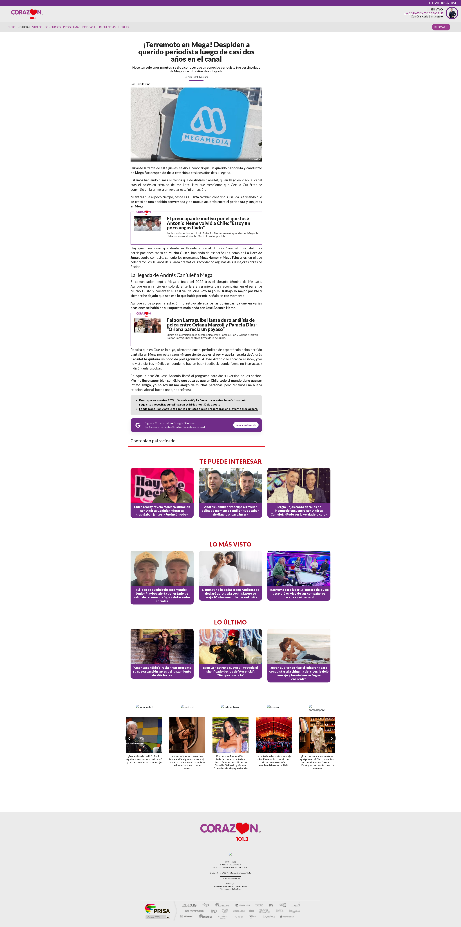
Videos (37, 27)
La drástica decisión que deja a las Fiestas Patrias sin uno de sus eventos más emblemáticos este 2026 (273, 761)
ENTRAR (433, 2)
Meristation (296, 916)
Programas (71, 27)
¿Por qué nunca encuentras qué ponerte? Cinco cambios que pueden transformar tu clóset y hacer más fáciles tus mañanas (317, 762)
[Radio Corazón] (27, 14)
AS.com (269, 905)
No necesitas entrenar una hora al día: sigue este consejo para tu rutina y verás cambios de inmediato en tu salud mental (187, 762)
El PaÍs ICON (248, 916)
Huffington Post (194, 911)
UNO (214, 911)
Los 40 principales (206, 905)
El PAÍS (189, 905)
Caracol (294, 905)
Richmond (187, 916)
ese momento (234, 296)
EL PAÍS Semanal (265, 911)
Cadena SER (258, 905)
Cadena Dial (219, 916)
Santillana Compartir (243, 905)
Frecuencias (106, 27)
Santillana (223, 905)
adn (281, 905)
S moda (263, 916)
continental (251, 911)
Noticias (23, 27)
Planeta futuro (310, 916)
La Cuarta (191, 197)
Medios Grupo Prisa (157, 917)
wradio (224, 911)
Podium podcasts (232, 916)
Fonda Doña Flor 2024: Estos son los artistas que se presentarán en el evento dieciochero (198, 408)
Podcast (88, 27)
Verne (280, 911)
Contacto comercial (230, 878)
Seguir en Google (246, 424)
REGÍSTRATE (449, 2)
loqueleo (279, 916)
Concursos (52, 27)
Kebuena (295, 911)
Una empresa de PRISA (157, 908)
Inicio (11, 27)
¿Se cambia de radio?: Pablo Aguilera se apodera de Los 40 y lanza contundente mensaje (144, 759)
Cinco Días (238, 911)
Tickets (123, 27)
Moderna (204, 916)
